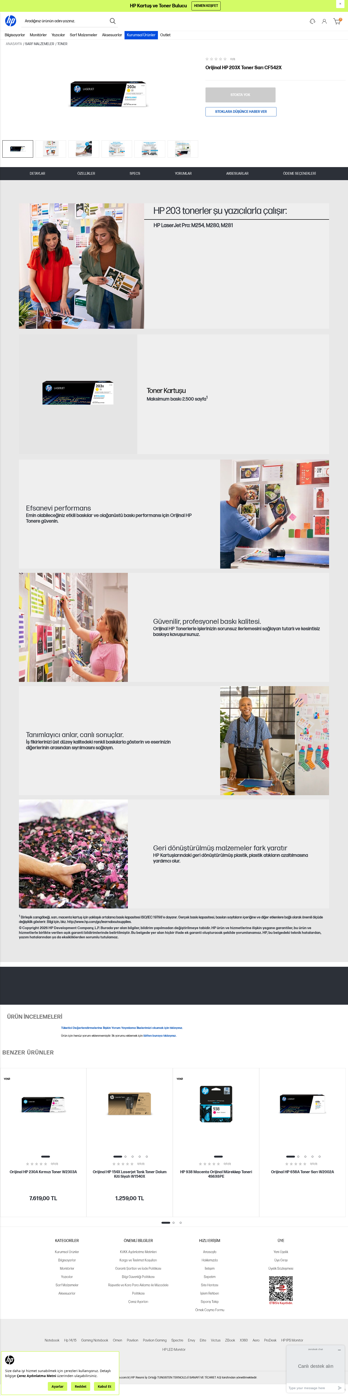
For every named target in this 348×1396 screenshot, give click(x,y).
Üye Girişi (281, 1260)
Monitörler (38, 35)
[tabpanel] (43, 1142)
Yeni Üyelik (281, 1252)
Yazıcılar (58, 35)
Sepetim (209, 1277)
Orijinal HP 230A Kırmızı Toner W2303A (43, 1172)
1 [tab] (45, 1157)
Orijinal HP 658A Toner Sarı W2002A (302, 1172)
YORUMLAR (183, 174)
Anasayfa (209, 1252)
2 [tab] (125, 1157)
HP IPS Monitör (292, 1340)
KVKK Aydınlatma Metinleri (138, 1252)
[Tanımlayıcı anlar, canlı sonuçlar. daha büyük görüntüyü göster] (274, 740)
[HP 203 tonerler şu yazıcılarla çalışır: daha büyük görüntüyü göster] (81, 266)
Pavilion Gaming (155, 1340)
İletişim (209, 1269)
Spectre (177, 1340)
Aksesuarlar (112, 35)
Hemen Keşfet (206, 6)
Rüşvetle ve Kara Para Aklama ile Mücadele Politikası (138, 1289)
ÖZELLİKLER (86, 174)
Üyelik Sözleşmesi (280, 1269)
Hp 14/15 (70, 1340)
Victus (215, 1340)
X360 (244, 1340)
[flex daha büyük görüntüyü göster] (73, 853)
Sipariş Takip (210, 1302)
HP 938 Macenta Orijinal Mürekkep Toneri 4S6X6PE (216, 1174)
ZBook (230, 1340)
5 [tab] (147, 1157)
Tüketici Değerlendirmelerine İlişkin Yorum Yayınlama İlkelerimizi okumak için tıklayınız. (122, 1028)
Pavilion (132, 1340)
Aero (256, 1340)
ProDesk (270, 1340)
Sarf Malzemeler (83, 35)
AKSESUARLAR (237, 174)
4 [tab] (140, 1157)
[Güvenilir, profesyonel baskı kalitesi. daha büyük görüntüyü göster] (73, 627)
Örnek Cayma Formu (209, 1310)
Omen (117, 1340)
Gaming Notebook (94, 1340)
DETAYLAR (37, 174)
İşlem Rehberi (209, 1293)
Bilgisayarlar (15, 35)
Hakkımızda (210, 1260)
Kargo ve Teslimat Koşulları (138, 1260)
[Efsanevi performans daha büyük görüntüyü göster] (274, 514)
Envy (191, 1340)
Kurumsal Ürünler (141, 35)
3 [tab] (133, 1157)
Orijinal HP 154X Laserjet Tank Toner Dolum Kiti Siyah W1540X (130, 1174)
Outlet (165, 35)
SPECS (135, 174)
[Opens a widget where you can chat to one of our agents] (315, 1368)
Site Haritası (209, 1285)
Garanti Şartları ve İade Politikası (138, 1269)
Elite (203, 1340)
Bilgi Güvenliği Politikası (138, 1277)
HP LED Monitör (174, 1349)
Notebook (52, 1340)
